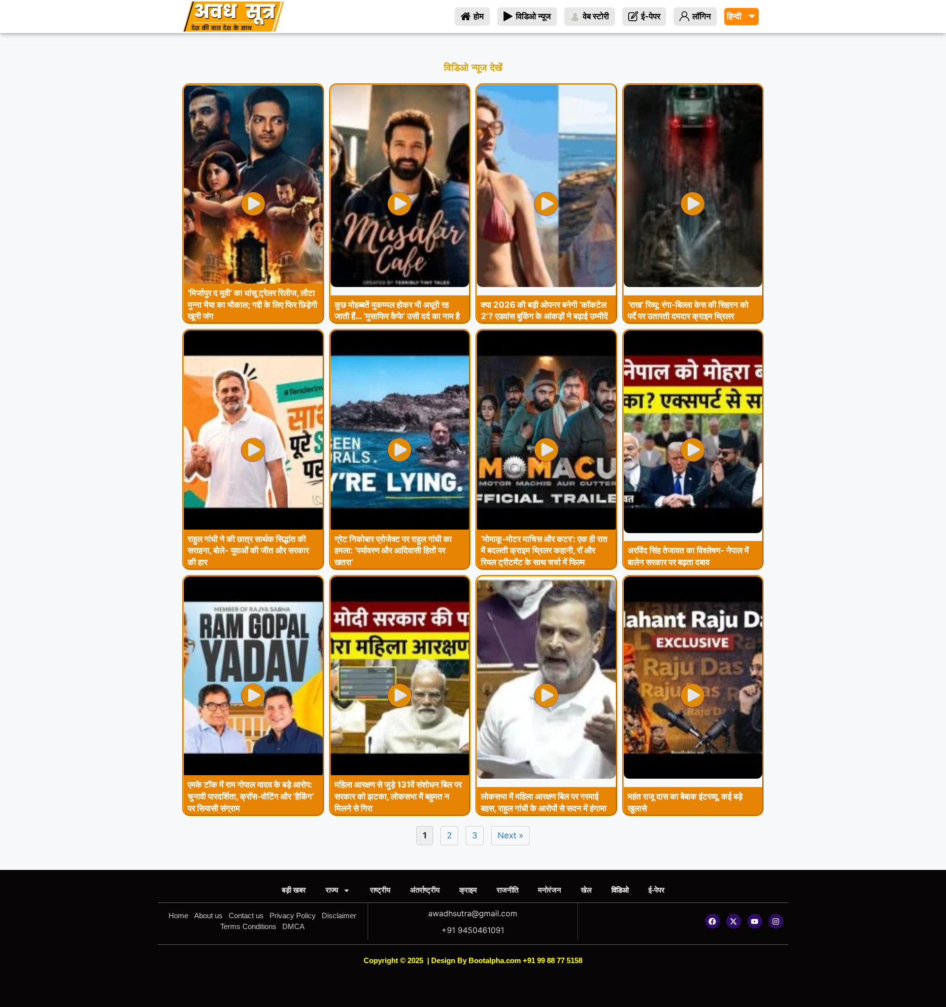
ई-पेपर (656, 890)
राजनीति (507, 890)
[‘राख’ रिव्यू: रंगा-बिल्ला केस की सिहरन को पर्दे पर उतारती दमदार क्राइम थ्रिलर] (693, 284)
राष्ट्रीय (380, 890)
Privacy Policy (293, 915)
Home (178, 915)
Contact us (246, 915)
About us (208, 915)
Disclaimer (339, 915)
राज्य (332, 890)
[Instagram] (776, 921)
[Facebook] (712, 921)
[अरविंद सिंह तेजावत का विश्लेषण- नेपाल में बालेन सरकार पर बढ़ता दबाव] (693, 530)
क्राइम (468, 890)
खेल (586, 890)
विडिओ (620, 890)
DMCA (293, 926)
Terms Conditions (248, 926)
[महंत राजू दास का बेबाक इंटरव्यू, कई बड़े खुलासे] (693, 776)
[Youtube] (754, 921)
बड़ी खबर (294, 890)
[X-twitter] (733, 921)
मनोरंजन (549, 890)
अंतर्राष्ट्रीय (424, 890)
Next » (510, 835)
